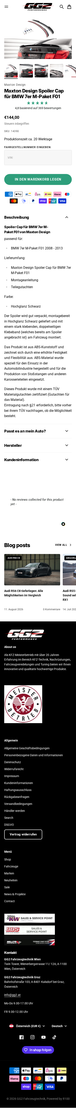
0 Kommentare (51, 609)
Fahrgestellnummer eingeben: (27, 147)
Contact (9, 901)
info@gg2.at (12, 995)
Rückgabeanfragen (16, 797)
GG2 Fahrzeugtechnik (31, 1098)
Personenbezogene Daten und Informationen (33, 755)
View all (61, 544)
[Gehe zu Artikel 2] (26, 71)
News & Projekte (15, 894)
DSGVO (9, 824)
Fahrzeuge (11, 866)
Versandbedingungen (18, 804)
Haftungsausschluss (17, 790)
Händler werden (14, 810)
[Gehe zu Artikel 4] (56, 71)
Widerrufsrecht (14, 769)
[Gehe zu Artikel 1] (11, 71)
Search (8, 817)
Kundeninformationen (18, 783)
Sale (7, 887)
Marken (9, 873)
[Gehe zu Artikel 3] (41, 71)
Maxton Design (15, 84)
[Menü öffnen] (6, 7)
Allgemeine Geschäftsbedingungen (27, 748)
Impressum (11, 776)
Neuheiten (11, 880)
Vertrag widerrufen (23, 834)
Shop (7, 859)
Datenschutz (12, 762)
